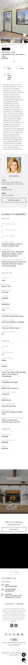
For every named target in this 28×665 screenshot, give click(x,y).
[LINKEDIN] (14, 634)
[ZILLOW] (22, 634)
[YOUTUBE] (18, 634)
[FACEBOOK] (5, 634)
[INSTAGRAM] (10, 634)
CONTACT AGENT (14, 200)
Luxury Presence (14, 645)
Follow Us (14, 529)
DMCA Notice (14, 655)
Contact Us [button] (14, 504)
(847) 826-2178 (7, 189)
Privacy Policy (21, 653)
